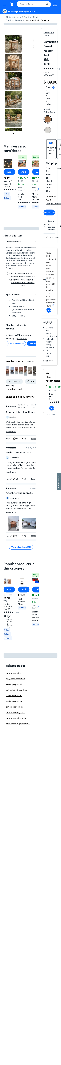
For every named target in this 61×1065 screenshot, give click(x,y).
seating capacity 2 (14, 695)
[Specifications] (34, 294)
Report (33, 438)
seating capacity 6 (14, 684)
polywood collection (15, 678)
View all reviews (16, 343)
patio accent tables (14, 706)
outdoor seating (13, 673)
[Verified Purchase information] (28, 406)
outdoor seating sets (16, 718)
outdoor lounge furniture (18, 723)
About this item (13, 235)
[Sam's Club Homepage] (11, 4)
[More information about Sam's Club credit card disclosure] (53, 305)
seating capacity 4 (14, 701)
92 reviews (22, 338)
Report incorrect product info (22, 283)
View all (30, 361)
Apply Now (48, 310)
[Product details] (34, 241)
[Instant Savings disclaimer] (25, 189)
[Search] (47, 4)
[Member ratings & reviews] (34, 326)
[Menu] (4, 4)
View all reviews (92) (21, 547)
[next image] (13, 133)
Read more (48, 360)
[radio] (47, 120)
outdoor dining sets (15, 712)
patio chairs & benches (16, 689)
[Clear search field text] (43, 4)
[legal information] (53, 87)
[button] (7, 371)
